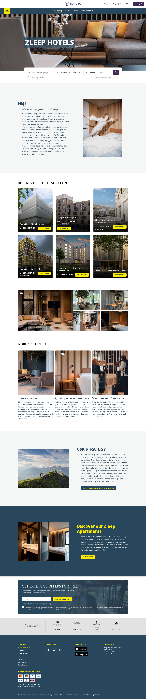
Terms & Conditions (71, 695)
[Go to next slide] (142, 42)
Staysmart (21, 650)
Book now (29, 50)
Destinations (22, 662)
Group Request (23, 665)
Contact (20, 659)
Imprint (34, 695)
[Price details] (34, 228)
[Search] (116, 72)
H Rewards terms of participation (90, 695)
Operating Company (45, 695)
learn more (88, 557)
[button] (45, 310)
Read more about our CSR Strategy (98, 488)
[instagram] (54, 650)
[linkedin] (60, 650)
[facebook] (48, 650)
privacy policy (47, 604)
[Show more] (21, 293)
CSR (19, 656)
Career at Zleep (23, 653)
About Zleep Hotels (24, 648)
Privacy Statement (24, 695)
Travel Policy (58, 695)
